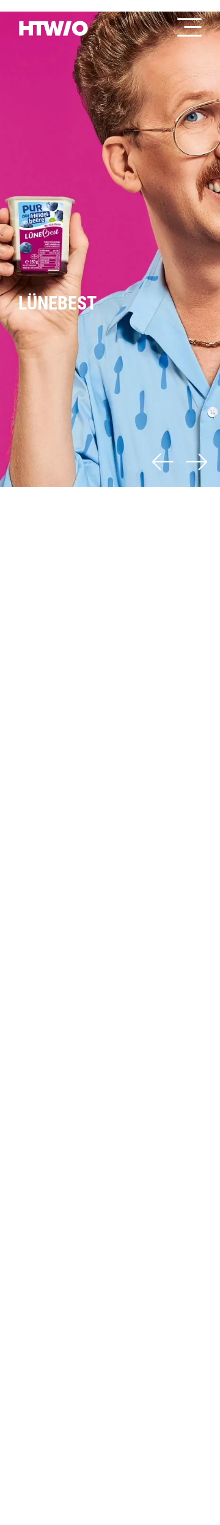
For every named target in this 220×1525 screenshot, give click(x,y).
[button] (163, 464)
